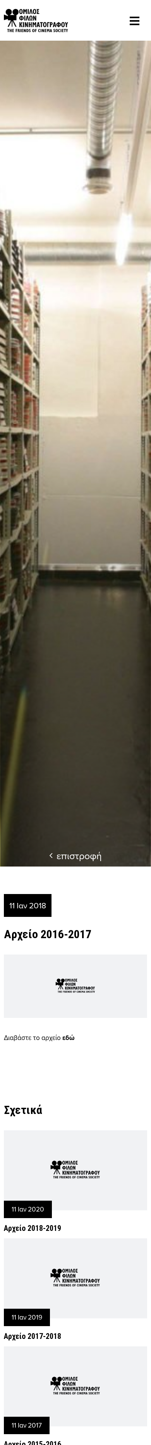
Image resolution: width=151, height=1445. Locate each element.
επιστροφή (79, 855)
